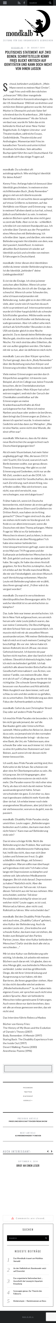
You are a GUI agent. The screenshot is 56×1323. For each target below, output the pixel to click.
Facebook (28, 1087)
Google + (28, 1100)
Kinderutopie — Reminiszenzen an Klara (29, 1301)
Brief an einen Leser (28, 1165)
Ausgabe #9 (17, 47)
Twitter (28, 1092)
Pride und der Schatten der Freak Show (28, 1119)
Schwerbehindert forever (28, 1134)
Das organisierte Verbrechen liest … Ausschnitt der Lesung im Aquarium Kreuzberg (28, 1281)
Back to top (27, 1317)
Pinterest (28, 1096)
